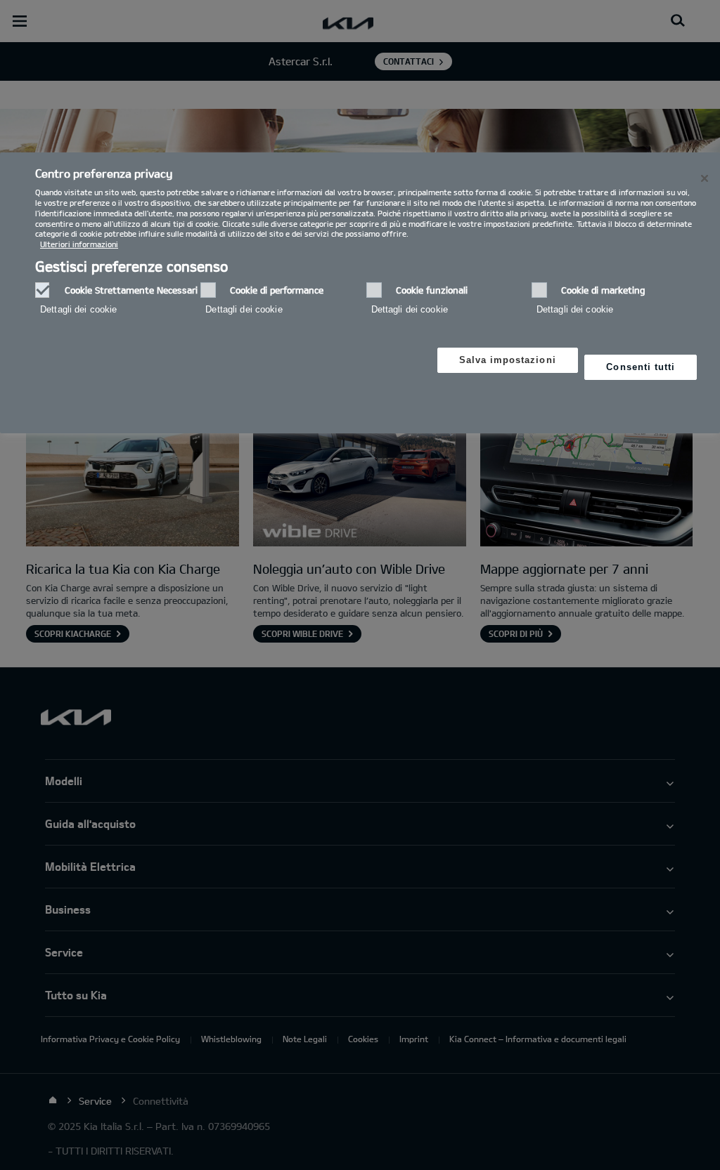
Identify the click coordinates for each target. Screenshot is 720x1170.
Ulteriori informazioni (79, 244)
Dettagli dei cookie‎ (78, 309)
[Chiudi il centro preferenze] (704, 178)
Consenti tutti (640, 367)
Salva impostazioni (507, 360)
